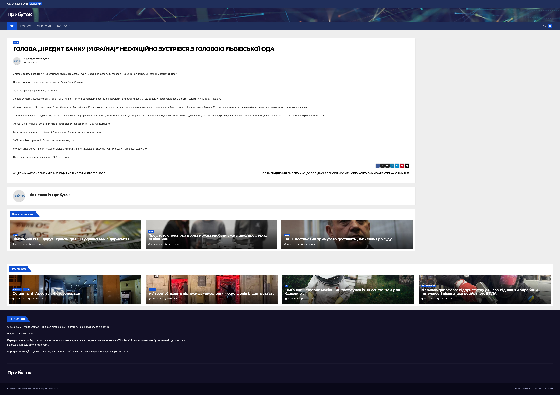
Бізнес (152, 289)
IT (286, 286)
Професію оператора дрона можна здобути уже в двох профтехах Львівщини (207, 237)
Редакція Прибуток (38, 58)
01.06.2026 (20, 299)
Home (517, 389)
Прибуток (19, 14)
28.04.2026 (293, 299)
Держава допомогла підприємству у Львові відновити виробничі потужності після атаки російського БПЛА (479, 292)
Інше (16, 42)
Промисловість (428, 286)
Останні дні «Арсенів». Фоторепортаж (46, 293)
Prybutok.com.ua (30, 327)
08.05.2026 (157, 299)
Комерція (17, 289)
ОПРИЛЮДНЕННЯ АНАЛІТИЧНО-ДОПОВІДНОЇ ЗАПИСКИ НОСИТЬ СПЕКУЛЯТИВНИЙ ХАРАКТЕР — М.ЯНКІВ (334, 173)
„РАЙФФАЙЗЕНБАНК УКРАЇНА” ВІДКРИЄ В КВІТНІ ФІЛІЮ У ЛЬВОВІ (61, 173)
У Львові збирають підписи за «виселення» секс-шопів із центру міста (211, 293)
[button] (544, 26)
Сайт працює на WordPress (19, 389)
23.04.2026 (429, 299)
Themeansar (53, 389)
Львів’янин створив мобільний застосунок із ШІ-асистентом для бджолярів (342, 292)
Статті (26, 289)
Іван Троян (38, 244)
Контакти (63, 26)
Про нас (25, 26)
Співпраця (44, 26)
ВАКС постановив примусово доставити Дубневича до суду (338, 239)
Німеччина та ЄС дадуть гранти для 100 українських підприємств (71, 239)
